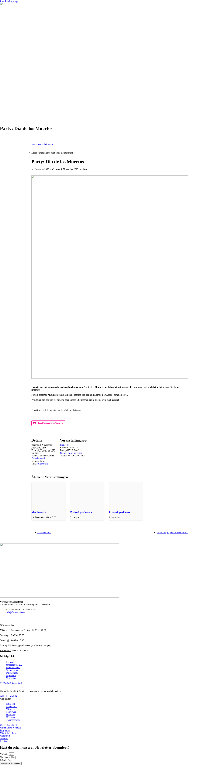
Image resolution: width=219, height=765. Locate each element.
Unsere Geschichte (9, 725)
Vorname (4, 754)
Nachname (5, 757)
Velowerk (10, 717)
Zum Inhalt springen (9, 1)
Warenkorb (5, 735)
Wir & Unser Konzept (10, 727)
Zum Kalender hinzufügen (49, 423)
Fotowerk (10, 714)
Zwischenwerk (38, 458)
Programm (5, 730)
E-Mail (3, 760)
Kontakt (4, 741)
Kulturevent (42, 463)
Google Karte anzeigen (71, 453)
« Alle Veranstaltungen (42, 144)
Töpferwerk (11, 712)
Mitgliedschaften (8, 733)
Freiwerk (64, 445)
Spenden (4, 738)
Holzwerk (10, 704)
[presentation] (49, 495)
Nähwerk (10, 709)
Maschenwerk (39, 512)
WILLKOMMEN (8, 696)
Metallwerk (11, 706)
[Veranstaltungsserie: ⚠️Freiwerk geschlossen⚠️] (81, 517)
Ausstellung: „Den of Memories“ (172, 532)
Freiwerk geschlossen (81, 512)
